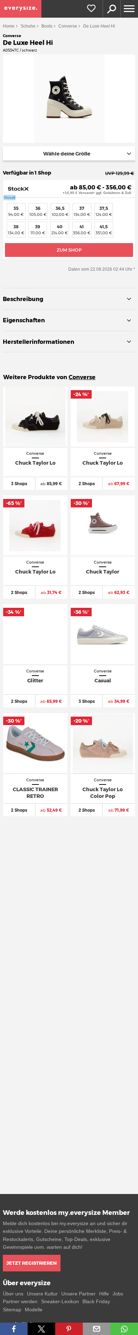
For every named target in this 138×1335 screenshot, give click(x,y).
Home (9, 26)
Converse (67, 26)
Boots (46, 26)
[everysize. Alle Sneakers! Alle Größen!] (20, 9)
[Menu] (129, 9)
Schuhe (28, 26)
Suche (111, 9)
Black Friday (96, 1301)
